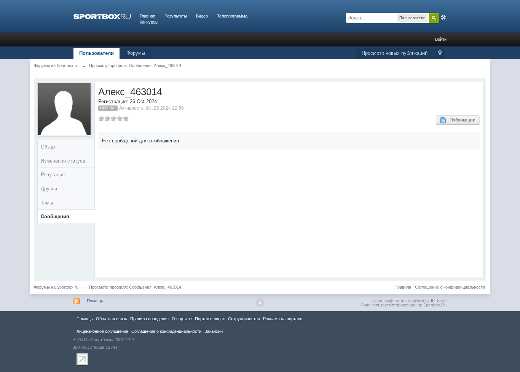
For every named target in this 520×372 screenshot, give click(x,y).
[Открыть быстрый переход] (439, 53)
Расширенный (443, 17)
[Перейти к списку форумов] (102, 16)
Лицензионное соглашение (102, 331)
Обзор (48, 147)
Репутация (53, 174)
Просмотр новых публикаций (394, 53)
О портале (182, 318)
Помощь (95, 301)
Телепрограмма (232, 16)
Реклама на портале (282, 318)
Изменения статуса (63, 161)
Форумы (135, 53)
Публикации (460, 120)
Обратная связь (111, 318)
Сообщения (55, 216)
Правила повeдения (149, 318)
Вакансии (213, 331)
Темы (47, 203)
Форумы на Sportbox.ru (56, 287)
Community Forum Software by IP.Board (409, 300)
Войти (441, 39)
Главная (147, 16)
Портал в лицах (210, 318)
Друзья (49, 189)
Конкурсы (149, 22)
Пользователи (96, 53)
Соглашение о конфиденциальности (450, 287)
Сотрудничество (244, 318)
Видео (202, 16)
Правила (402, 287)
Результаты (175, 16)
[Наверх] (260, 302)
